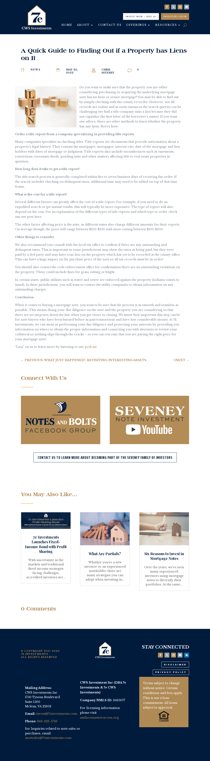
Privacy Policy (171, 672)
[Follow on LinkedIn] (186, 655)
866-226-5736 (47, 721)
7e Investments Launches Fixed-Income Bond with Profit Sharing (46, 544)
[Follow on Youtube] (186, 7)
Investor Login (175, 16)
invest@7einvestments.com (56, 714)
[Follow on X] (173, 7)
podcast (91, 347)
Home (67, 25)
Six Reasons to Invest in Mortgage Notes (164, 556)
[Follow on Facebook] (166, 7)
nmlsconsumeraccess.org (99, 717)
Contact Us (110, 25)
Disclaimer (175, 664)
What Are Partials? (105, 553)
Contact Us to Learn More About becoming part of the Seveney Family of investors (105, 457)
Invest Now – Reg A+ (141, 16)
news (36, 69)
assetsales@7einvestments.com (48, 738)
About (83, 25)
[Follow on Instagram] (180, 7)
